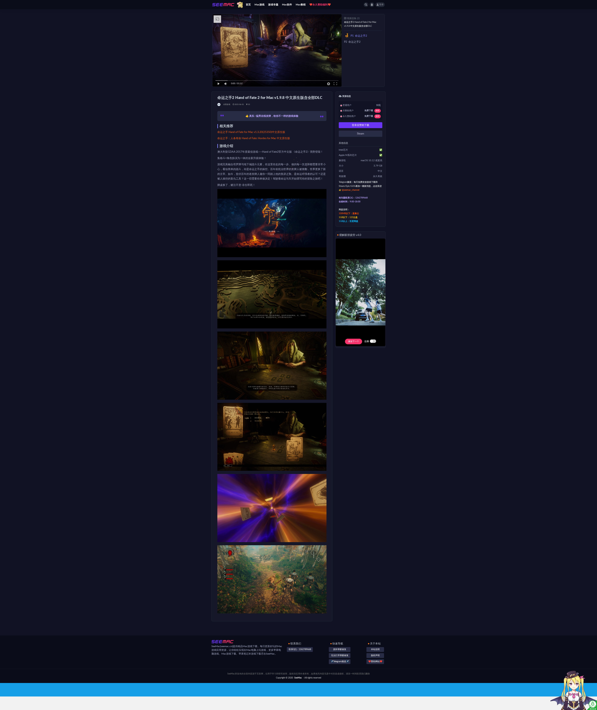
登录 (381, 5)
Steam (360, 133)
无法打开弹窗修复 (339, 655)
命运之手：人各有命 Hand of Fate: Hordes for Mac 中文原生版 (253, 138)
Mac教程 (301, 4)
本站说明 (375, 649)
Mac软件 (287, 4)
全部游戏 (226, 104)
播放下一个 (353, 341)
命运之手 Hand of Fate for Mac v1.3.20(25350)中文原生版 (251, 132)
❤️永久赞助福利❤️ (320, 4)
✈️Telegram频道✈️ (340, 661)
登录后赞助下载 (360, 125)
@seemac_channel (350, 190)
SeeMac (298, 678)
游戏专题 (273, 4)
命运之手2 (359, 35)
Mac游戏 (259, 4)
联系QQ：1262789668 (300, 649)
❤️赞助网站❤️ (375, 661)
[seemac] (219, 104)
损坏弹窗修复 (339, 649)
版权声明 (375, 655)
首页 (248, 4)
